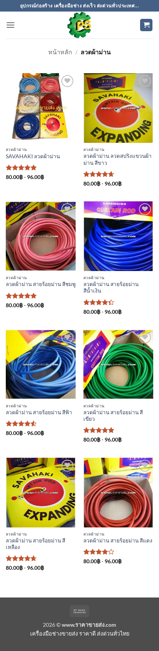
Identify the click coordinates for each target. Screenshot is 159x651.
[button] (10, 24)
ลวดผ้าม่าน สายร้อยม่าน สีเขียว (113, 415)
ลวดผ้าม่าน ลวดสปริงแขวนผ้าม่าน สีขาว (117, 159)
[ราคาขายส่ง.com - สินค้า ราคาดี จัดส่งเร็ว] (79, 25)
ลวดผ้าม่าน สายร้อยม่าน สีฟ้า (39, 412)
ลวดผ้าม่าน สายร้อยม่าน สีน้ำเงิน (111, 287)
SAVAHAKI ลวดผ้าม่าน (33, 156)
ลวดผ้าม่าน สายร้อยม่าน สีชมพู (41, 284)
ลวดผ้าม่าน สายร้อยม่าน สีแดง (117, 540)
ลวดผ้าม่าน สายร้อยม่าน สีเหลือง (35, 544)
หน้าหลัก (60, 51)
